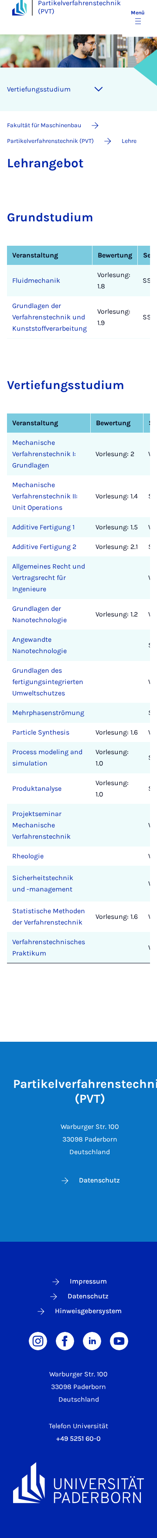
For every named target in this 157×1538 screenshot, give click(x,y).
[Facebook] (65, 1340)
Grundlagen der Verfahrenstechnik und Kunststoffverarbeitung (49, 317)
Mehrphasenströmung (48, 712)
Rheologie (28, 856)
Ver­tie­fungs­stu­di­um (39, 89)
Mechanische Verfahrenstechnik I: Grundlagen (44, 453)
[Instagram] (38, 1340)
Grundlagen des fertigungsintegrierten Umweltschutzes (47, 681)
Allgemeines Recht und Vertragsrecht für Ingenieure (48, 577)
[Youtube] (119, 1340)
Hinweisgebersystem (88, 1311)
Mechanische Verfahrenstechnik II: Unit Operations (45, 496)
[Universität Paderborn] (78, 1482)
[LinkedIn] (92, 1340)
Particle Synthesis (40, 732)
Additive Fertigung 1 (43, 527)
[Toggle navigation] (98, 89)
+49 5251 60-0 (78, 1438)
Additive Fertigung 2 (44, 546)
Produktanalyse (36, 788)
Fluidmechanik (36, 280)
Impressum (88, 1281)
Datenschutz (99, 1180)
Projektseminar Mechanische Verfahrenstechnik (41, 825)
